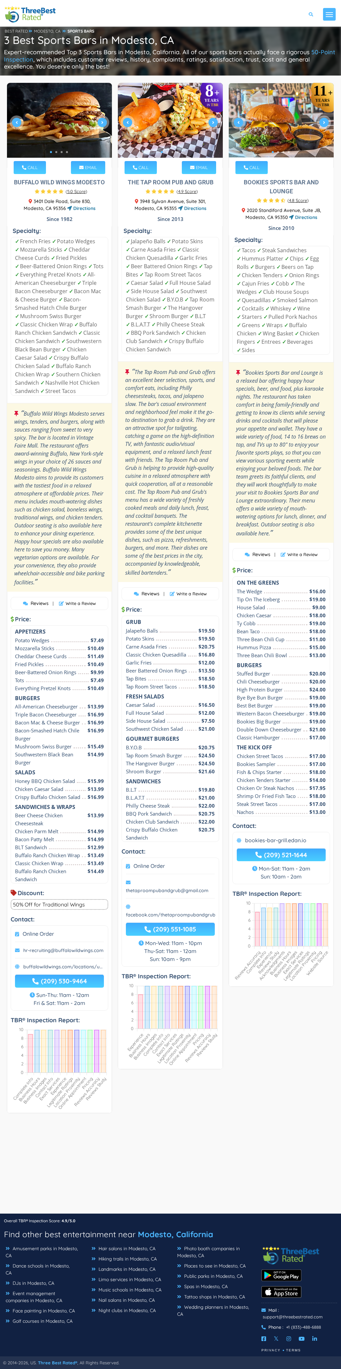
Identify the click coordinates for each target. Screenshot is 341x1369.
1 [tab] (51, 152)
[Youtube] (302, 1339)
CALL (32, 167)
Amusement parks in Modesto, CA (42, 1252)
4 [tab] (67, 152)
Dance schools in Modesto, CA (38, 1269)
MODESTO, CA (47, 31)
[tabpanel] (59, 125)
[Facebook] (263, 1339)
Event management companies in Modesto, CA (34, 1296)
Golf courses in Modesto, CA (42, 1321)
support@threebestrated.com (293, 1316)
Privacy (271, 1350)
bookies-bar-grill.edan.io (275, 840)
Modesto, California (175, 1234)
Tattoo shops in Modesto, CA (214, 1297)
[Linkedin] (314, 1339)
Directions (84, 208)
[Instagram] (288, 1339)
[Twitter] (276, 1339)
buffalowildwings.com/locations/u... (63, 967)
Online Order (38, 933)
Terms (293, 1350)
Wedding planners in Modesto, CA (213, 1310)
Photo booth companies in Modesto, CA (208, 1252)
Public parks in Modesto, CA (213, 1276)
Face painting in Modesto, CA (43, 1311)
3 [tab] (62, 152)
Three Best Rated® (57, 1362)
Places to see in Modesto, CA (214, 1266)
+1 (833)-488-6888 (303, 1327)
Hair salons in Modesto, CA (126, 1249)
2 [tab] (56, 152)
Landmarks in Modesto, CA (126, 1269)
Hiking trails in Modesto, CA (127, 1259)
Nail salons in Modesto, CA (126, 1300)
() (76, 191)
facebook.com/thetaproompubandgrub (170, 915)
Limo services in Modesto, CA (129, 1279)
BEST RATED (16, 31)
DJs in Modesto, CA (32, 1283)
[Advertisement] (170, 1166)
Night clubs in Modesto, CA (126, 1310)
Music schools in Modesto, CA (129, 1290)
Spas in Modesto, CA (205, 1286)
